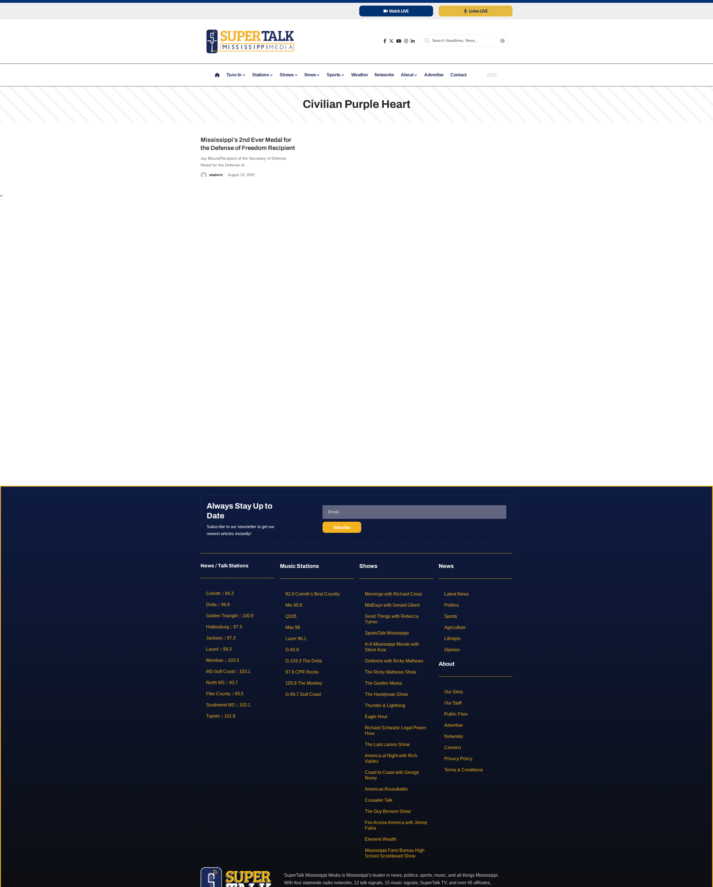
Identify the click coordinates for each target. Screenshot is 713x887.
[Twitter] (391, 41)
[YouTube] (399, 41)
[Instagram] (406, 41)
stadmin (216, 175)
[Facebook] (385, 41)
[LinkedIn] (412, 41)
